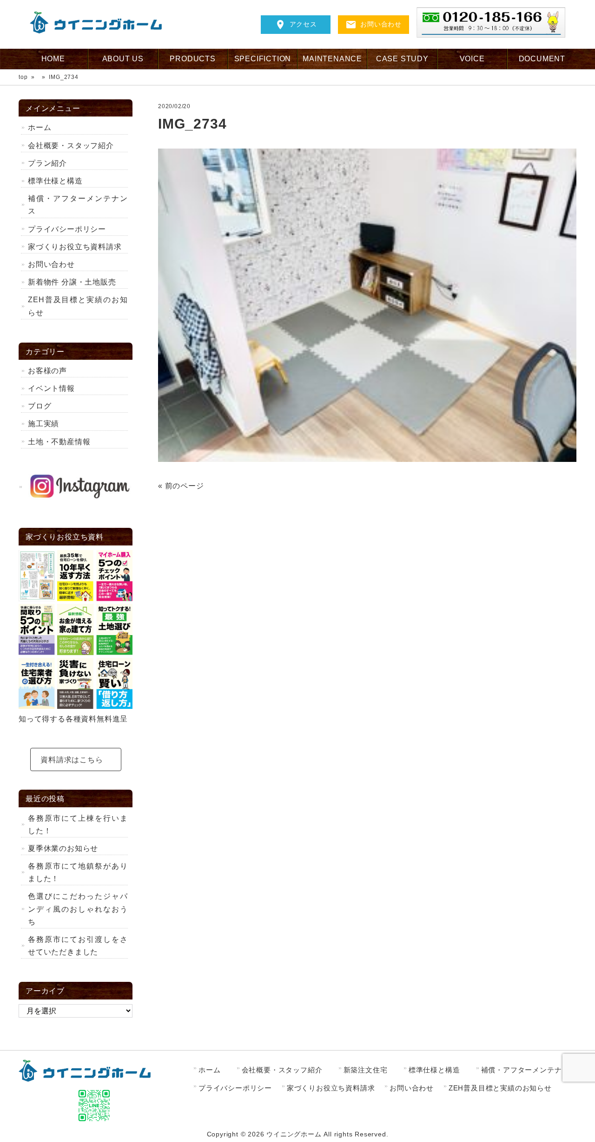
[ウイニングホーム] (99, 31)
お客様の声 (47, 371)
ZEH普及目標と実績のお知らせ (78, 306)
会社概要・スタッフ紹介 (71, 145)
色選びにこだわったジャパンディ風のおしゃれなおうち (78, 908)
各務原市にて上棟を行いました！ (78, 824)
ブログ (39, 406)
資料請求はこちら (71, 760)
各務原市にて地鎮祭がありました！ (78, 872)
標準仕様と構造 (55, 181)
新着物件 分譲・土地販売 (72, 282)
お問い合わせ (381, 24)
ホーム (39, 127)
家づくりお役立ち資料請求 (75, 247)
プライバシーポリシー (67, 229)
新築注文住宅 (366, 1070)
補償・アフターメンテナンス (78, 205)
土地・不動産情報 (59, 442)
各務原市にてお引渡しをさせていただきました (78, 945)
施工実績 (43, 424)
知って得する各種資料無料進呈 (73, 719)
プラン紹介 (47, 163)
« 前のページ (181, 486)
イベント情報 (55, 388)
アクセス (303, 24)
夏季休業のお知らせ (63, 848)
